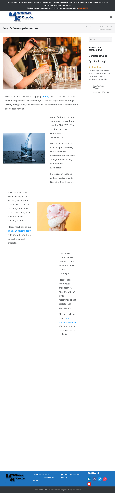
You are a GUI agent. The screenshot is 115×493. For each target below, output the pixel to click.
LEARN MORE (83, 8)
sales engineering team (19, 230)
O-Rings (46, 96)
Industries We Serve (99, 27)
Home (82, 27)
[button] (4, 458)
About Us (88, 27)
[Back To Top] (109, 487)
